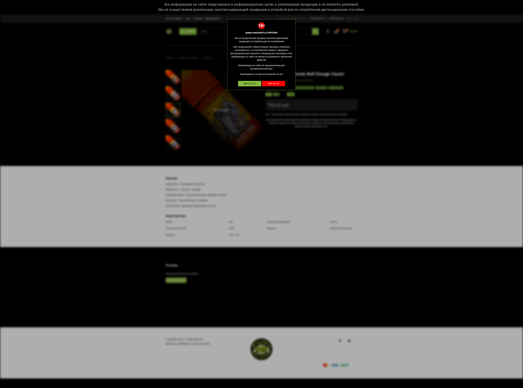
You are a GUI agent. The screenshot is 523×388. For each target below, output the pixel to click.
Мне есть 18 (250, 83)
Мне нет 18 (273, 83)
